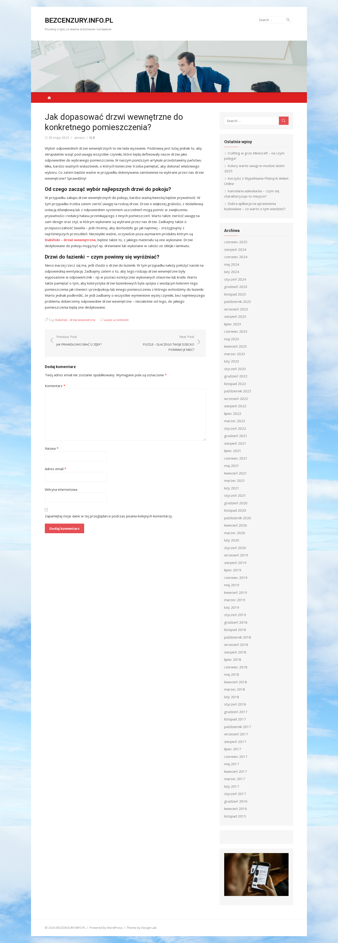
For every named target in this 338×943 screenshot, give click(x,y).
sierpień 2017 (235, 741)
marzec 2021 (234, 480)
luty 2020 (231, 540)
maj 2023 (231, 339)
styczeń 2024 (235, 279)
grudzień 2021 (235, 435)
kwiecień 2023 (235, 346)
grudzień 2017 (235, 711)
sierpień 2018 (235, 652)
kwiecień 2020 (235, 525)
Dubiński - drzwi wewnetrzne (75, 320)
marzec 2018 (234, 689)
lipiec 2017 (232, 749)
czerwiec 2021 (235, 458)
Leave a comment (116, 320)
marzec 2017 (234, 778)
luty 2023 (231, 361)
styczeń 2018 (235, 704)
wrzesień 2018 (236, 644)
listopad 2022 (235, 383)
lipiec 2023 (232, 324)
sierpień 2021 (235, 443)
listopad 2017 (235, 719)
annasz (79, 137)
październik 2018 (237, 637)
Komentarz (55, 385)
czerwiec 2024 (235, 256)
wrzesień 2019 (236, 555)
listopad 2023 (235, 294)
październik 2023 (237, 301)
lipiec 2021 (232, 450)
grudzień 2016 (235, 801)
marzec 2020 (234, 532)
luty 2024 (231, 271)
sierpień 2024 (235, 249)
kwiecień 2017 (235, 771)
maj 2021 (231, 465)
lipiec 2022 (232, 413)
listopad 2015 (235, 816)
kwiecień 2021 (235, 473)
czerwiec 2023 (235, 331)
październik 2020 (237, 518)
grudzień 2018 (235, 622)
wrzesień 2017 (236, 734)
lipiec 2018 (232, 659)
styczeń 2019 (235, 614)
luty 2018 (231, 697)
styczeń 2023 (235, 368)
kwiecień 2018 (235, 682)
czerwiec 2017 (235, 756)
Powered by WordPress (106, 928)
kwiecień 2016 (235, 808)
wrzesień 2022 (236, 398)
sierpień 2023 (235, 316)
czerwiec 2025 (235, 242)
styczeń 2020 (235, 547)
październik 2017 (237, 726)
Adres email (55, 468)
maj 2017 (231, 764)
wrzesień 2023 (236, 309)
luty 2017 (231, 786)
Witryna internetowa (61, 489)
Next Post (168, 343)
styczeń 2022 (235, 428)
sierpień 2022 (235, 406)
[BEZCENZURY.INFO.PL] (169, 66)
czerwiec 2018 (235, 667)
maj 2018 (231, 674)
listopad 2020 (235, 510)
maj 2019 (231, 585)
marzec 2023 (234, 354)
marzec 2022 (234, 420)
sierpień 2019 (235, 562)
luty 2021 (231, 488)
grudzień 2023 (235, 286)
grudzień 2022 (235, 376)
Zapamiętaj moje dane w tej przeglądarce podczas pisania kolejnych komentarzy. (109, 516)
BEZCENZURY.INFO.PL (79, 20)
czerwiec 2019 (235, 577)
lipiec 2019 (232, 570)
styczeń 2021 (235, 495)
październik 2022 (237, 391)
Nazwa (51, 448)
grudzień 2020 (235, 503)
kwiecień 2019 (235, 592)
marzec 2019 (234, 599)
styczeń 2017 (235, 793)
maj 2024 (231, 264)
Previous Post (79, 341)
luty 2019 (231, 607)
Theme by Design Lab (142, 928)
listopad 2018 (235, 629)
